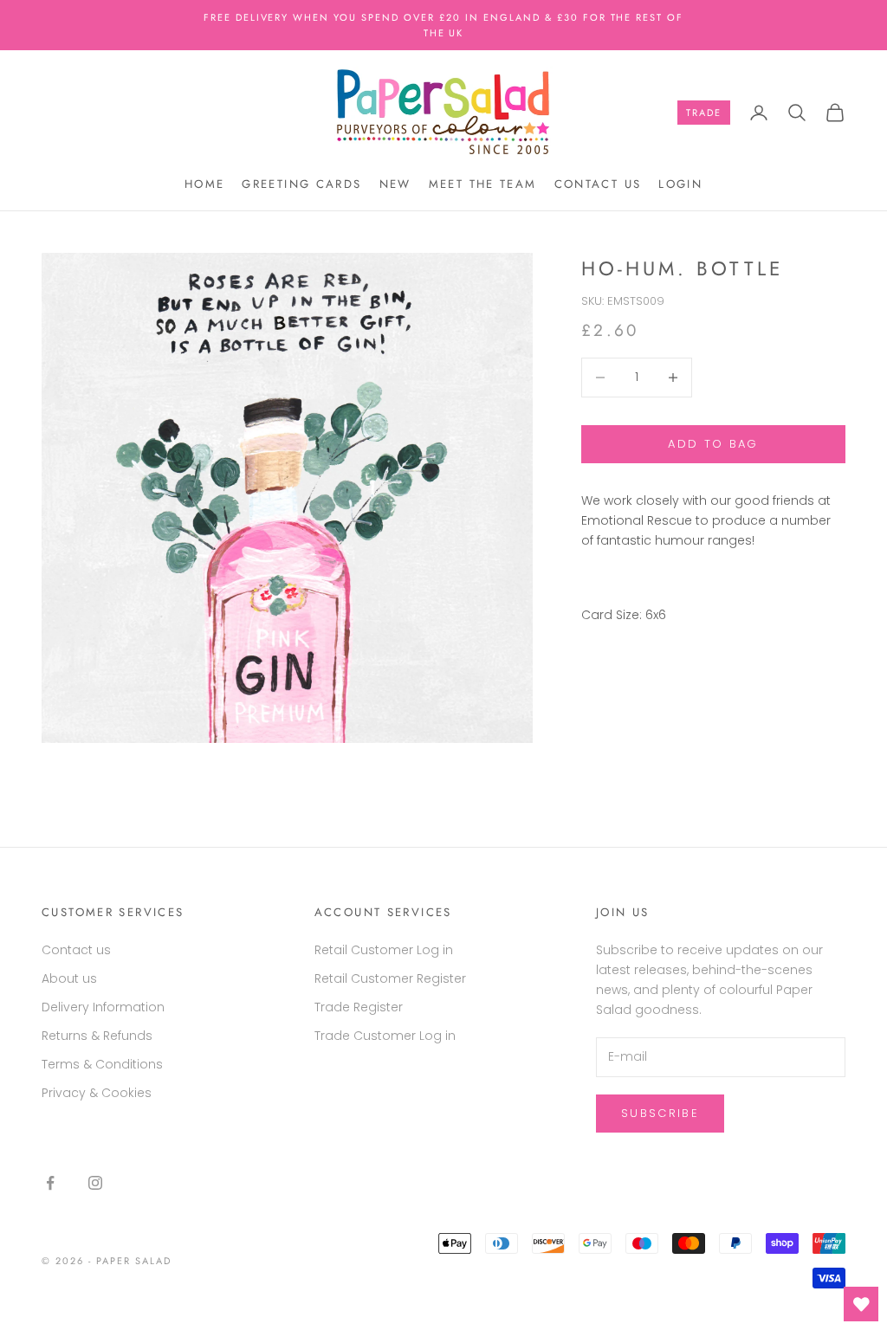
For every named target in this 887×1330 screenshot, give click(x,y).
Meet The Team (483, 184)
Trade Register (358, 1007)
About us (69, 978)
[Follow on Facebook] (50, 1182)
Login (680, 184)
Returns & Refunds (97, 1035)
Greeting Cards (301, 184)
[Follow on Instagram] (95, 1182)
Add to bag (713, 444)
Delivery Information (103, 1007)
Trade (704, 112)
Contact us (598, 184)
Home (205, 184)
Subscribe (660, 1113)
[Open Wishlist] (861, 1304)
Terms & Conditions (102, 1064)
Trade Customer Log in (385, 1035)
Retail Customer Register (390, 978)
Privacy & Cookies (97, 1092)
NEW (395, 184)
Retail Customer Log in (383, 950)
